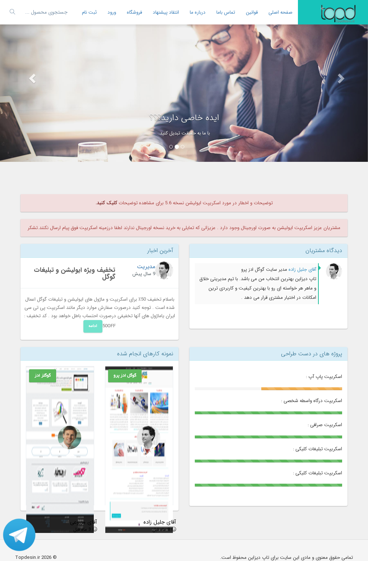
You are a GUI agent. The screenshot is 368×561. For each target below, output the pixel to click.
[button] (27, 81)
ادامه (93, 326)
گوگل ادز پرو (125, 375)
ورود (111, 12)
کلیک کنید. (106, 203)
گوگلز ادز (42, 375)
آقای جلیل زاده (301, 269)
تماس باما (225, 12)
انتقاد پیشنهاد (166, 12)
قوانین (252, 12)
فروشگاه (134, 12)
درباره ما (198, 12)
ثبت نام (89, 12)
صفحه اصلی (280, 12)
